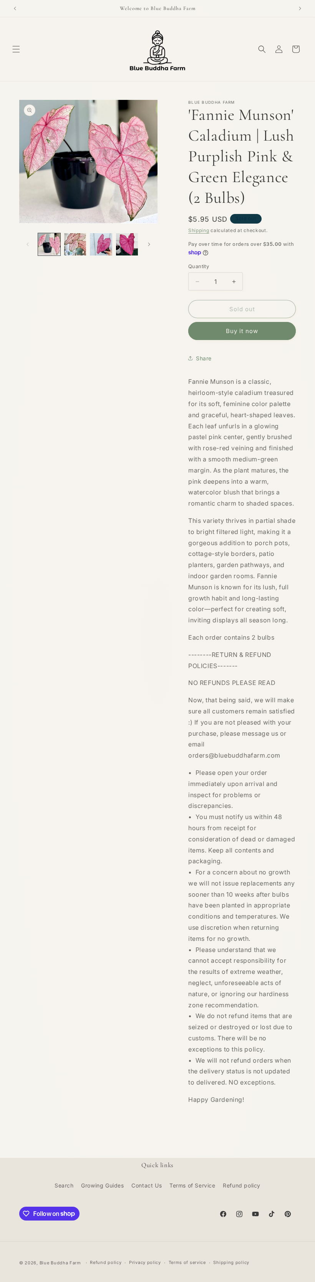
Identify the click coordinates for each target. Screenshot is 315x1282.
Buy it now (242, 331)
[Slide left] (27, 244)
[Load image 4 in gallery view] (127, 244)
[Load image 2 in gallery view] (75, 244)
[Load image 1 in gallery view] (49, 244)
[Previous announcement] (15, 8)
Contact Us (146, 1185)
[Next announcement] (300, 8)
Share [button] (204, 358)
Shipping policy (231, 1262)
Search (64, 1185)
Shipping (198, 230)
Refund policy (241, 1185)
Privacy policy (145, 1262)
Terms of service (187, 1262)
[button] (16, 49)
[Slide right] (149, 244)
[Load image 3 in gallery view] (101, 244)
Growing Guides (102, 1185)
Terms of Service (192, 1185)
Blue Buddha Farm (60, 1262)
